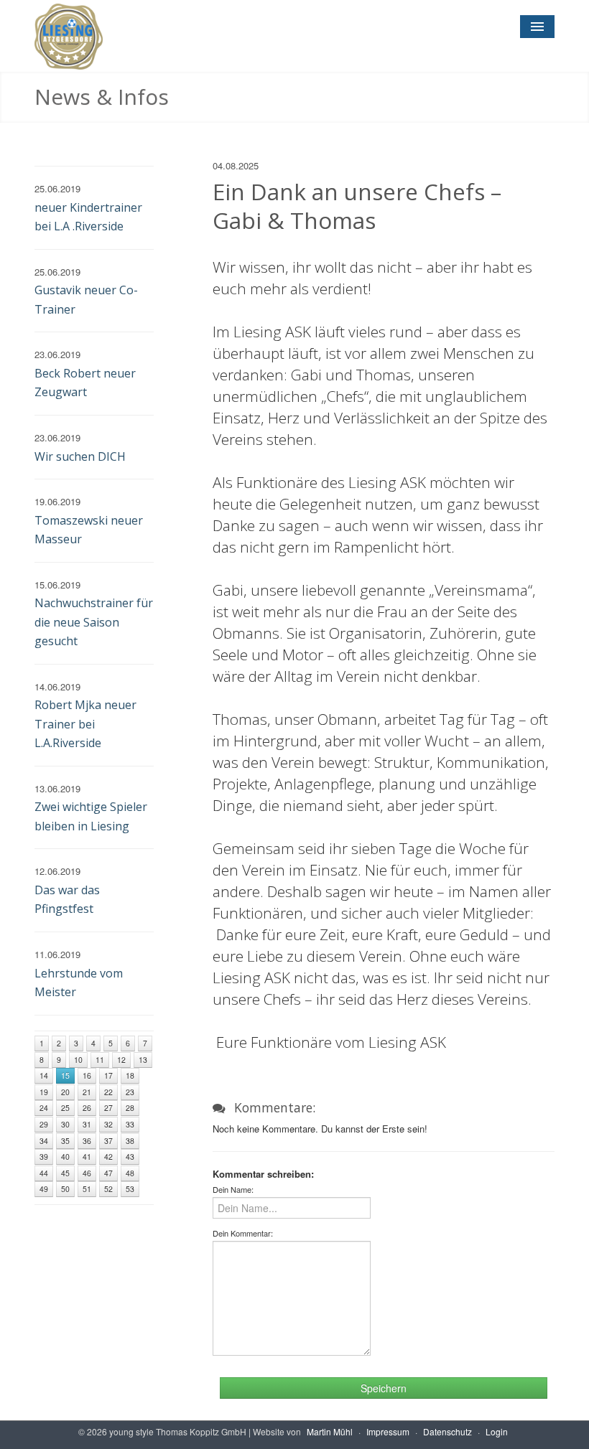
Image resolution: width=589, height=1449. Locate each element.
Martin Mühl (330, 1431)
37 (108, 1140)
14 (44, 1075)
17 (108, 1075)
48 (130, 1173)
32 (108, 1124)
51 (87, 1188)
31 (87, 1124)
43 (130, 1156)
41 (87, 1156)
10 (78, 1059)
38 (130, 1140)
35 (65, 1140)
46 (87, 1173)
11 (100, 1059)
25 (65, 1107)
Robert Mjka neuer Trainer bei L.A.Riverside (85, 724)
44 (44, 1173)
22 (108, 1092)
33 (130, 1124)
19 (44, 1092)
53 (130, 1188)
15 (65, 1075)
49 (44, 1188)
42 (108, 1156)
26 (87, 1107)
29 (44, 1124)
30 (65, 1124)
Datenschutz (447, 1431)
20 (65, 1092)
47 (108, 1173)
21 (87, 1092)
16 (87, 1075)
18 (130, 1075)
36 (87, 1140)
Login (497, 1431)
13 (143, 1059)
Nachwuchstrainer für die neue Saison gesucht (93, 622)
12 (121, 1059)
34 (44, 1140)
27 (108, 1107)
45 (65, 1173)
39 (44, 1156)
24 (44, 1107)
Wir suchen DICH (80, 456)
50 (65, 1188)
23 (130, 1092)
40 (65, 1156)
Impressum (387, 1431)
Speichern (384, 1388)
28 (130, 1107)
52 (108, 1188)
